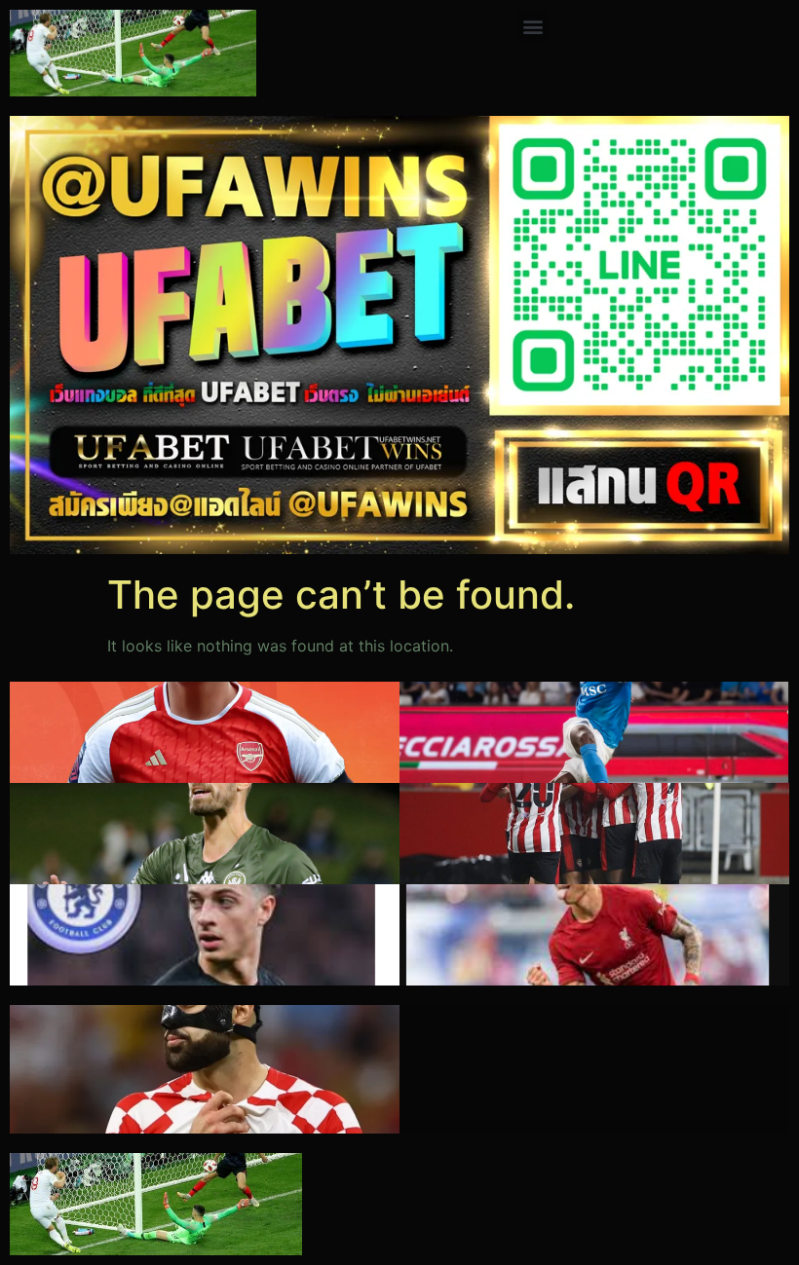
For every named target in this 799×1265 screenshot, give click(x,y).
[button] (532, 26)
